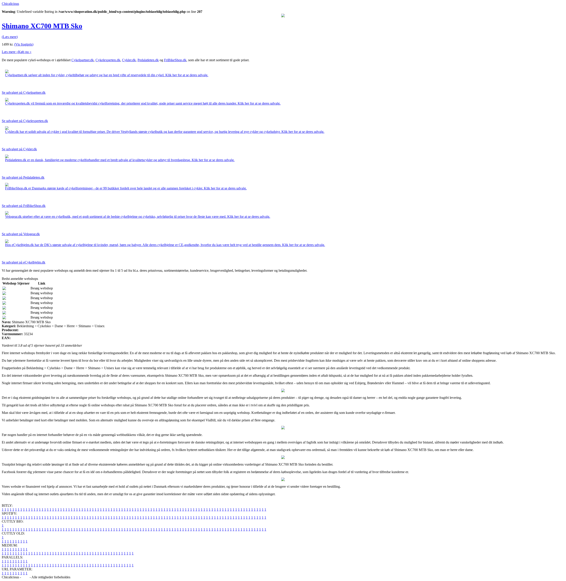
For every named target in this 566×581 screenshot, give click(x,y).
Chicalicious (10, 4)
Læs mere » (10, 52)
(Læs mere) (10, 37)
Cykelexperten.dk (108, 60)
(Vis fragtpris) (23, 44)
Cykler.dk (129, 60)
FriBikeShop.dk (175, 60)
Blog (25, 577)
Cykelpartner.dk (82, 60)
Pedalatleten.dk (148, 60)
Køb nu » (24, 52)
